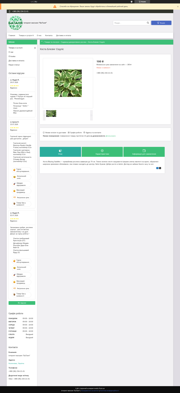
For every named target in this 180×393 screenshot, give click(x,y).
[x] (160, 168)
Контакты (49, 35)
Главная (12, 35)
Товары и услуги (25, 35)
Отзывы (12, 56)
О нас (39, 35)
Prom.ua (102, 388)
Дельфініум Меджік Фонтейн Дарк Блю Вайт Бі (21, 245)
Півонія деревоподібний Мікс (22, 112)
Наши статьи (14, 65)
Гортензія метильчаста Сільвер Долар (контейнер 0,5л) (22, 159)
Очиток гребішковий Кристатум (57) (21, 239)
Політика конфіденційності (109, 391)
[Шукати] (148, 23)
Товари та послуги (51, 42)
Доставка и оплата (63, 35)
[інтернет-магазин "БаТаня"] (15, 23)
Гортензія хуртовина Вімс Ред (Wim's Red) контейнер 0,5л (21, 152)
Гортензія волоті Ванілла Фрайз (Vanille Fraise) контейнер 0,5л (22, 145)
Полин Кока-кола (20, 103)
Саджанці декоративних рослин (73, 42)
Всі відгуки (22, 303)
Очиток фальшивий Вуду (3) (21, 251)
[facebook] (157, 168)
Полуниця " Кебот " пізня (21, 107)
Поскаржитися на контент (90, 391)
